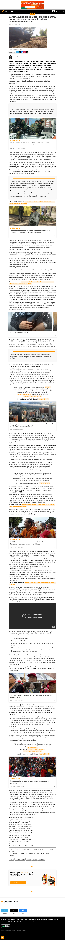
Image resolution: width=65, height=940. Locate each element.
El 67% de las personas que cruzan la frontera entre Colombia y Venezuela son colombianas (30, 543)
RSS (18, 921)
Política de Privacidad (42, 919)
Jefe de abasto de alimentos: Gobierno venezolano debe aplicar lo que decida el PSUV (31, 283)
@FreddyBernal (32, 748)
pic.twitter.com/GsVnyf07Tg (32, 751)
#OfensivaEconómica (24, 394)
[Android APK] (5, 926)
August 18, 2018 (44, 399)
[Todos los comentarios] (2, 937)
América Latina (15, 140)
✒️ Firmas (11, 859)
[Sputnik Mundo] (8, 12)
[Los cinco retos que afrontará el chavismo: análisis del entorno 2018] (32, 683)
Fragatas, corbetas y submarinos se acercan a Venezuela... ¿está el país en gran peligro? (32, 425)
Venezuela (29, 859)
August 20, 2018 (44, 754)
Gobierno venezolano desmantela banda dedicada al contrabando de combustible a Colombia (30, 232)
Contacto (33, 919)
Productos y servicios (25, 919)
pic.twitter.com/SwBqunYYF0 (32, 396)
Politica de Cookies (53, 919)
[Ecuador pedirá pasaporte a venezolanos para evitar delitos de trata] (32, 767)
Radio (44, 906)
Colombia (35, 859)
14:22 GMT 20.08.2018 (14, 24)
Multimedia (38, 906)
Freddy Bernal (42, 859)
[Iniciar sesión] (56, 11)
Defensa (30, 906)
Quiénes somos (5, 919)
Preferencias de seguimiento (27, 921)
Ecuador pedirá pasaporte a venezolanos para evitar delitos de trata (30, 782)
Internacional (15, 906)
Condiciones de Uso (14, 919)
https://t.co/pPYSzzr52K (36, 749)
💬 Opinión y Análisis (20, 859)
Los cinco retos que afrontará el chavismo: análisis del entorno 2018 (31, 696)
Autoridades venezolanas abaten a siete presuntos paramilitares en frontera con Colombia (29, 144)
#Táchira (47, 387)
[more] (54, 148)
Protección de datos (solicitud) (8, 921)
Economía (24, 906)
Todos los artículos (16, 57)
